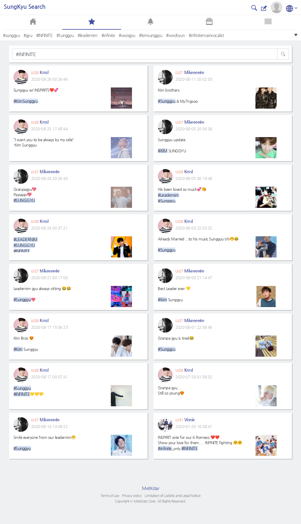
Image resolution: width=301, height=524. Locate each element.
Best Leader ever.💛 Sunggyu (174, 294)
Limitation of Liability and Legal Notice (172, 495)
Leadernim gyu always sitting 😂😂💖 (42, 294)
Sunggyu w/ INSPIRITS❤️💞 (36, 95)
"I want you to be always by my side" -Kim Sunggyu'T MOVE (44, 145)
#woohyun (175, 35)
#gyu (28, 35)
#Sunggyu (65, 35)
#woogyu (127, 35)
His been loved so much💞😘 (182, 195)
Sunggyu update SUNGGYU (172, 145)
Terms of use (110, 495)
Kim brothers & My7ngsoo (178, 95)
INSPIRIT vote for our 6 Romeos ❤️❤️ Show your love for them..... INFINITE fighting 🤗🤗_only (200, 443)
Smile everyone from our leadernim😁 (45, 443)
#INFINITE (44, 35)
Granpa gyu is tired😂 (176, 343)
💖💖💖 (26, 244)
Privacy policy (132, 495)
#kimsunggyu (150, 35)
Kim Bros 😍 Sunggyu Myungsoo (28, 343)
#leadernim (87, 35)
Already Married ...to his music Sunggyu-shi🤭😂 (198, 244)
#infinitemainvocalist (206, 35)
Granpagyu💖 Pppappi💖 (25, 195)
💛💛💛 (29, 391)
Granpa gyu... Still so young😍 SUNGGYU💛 (172, 393)
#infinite (108, 35)
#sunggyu (11, 35)
